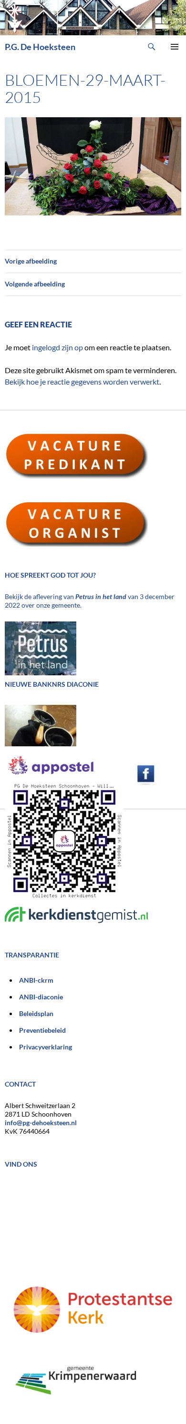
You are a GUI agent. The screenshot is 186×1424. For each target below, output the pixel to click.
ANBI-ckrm (36, 980)
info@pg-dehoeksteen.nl (41, 1123)
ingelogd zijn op (57, 347)
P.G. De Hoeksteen (40, 46)
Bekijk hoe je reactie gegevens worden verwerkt (82, 381)
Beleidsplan (36, 1013)
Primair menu (174, 46)
